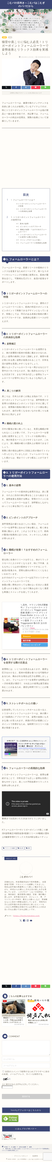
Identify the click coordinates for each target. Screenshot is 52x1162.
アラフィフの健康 (9, 848)
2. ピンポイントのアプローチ (29, 226)
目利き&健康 (22, 1147)
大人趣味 (13, 1147)
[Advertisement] (26, 156)
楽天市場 (27, 640)
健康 (4, 37)
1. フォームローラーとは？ (23, 200)
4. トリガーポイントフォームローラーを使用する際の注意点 (32, 236)
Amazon (27, 636)
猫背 (28, 848)
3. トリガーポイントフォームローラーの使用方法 (28, 218)
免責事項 (35, 1156)
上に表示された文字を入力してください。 (21, 1084)
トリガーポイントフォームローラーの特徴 (32, 205)
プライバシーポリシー (21, 1156)
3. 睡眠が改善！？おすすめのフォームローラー (32, 230)
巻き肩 (21, 848)
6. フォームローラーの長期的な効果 (32, 243)
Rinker (32, 628)
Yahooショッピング (32, 645)
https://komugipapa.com (26, 916)
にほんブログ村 (9, 1139)
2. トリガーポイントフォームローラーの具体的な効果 (32, 210)
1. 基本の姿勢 (23, 224)
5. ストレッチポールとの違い (29, 240)
